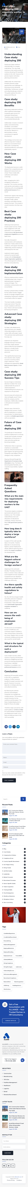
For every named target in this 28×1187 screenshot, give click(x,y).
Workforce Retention (9, 896)
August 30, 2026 (13, 822)
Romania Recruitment (10, 1094)
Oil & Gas (6, 1079)
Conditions (19, 1180)
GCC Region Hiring (9, 864)
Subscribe (7, 1153)
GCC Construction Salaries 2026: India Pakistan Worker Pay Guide (16, 812)
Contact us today (18, 709)
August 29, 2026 (13, 829)
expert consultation (16, 550)
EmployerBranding (8, 952)
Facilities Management (10, 1082)
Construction (7, 1073)
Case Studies (7, 852)
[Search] (23, 799)
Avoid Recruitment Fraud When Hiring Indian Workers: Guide (17, 827)
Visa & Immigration (9, 893)
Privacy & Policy (11, 1180)
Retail (5, 1091)
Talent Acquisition (8, 886)
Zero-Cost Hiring (8, 902)
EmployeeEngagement (9, 944)
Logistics (6, 1088)
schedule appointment (17, 416)
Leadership (6, 874)
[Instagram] (13, 1166)
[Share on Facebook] (6, 726)
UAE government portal (14, 522)
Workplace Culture (9, 899)
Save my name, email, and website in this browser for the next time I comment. (13, 774)
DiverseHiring (7, 941)
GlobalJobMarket (8, 959)
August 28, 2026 (13, 839)
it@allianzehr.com (10, 47)
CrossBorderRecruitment (10, 937)
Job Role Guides (8, 871)
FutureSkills (19, 955)
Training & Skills (8, 889)
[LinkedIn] (8, 1166)
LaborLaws (19, 967)
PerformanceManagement (10, 974)
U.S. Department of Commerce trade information (13, 461)
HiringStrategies (8, 967)
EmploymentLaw (8, 955)
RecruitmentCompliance (10, 978)
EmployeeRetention (9, 948)
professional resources (10, 190)
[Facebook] (4, 1166)
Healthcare (7, 1085)
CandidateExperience (9, 933)
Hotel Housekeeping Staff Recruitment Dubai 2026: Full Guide (16, 835)
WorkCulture (7, 989)
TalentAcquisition (18, 981)
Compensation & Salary (10, 855)
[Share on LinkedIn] (18, 726)
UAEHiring (6, 985)
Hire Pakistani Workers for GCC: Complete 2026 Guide (17, 819)
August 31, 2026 (13, 815)
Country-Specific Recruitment (11, 861)
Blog (5, 849)
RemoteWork (7, 981)
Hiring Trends (7, 867)
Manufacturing (8, 1076)
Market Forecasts (8, 877)
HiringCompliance (8, 963)
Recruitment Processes (10, 880)
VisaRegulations (16, 985)
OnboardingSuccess (9, 970)
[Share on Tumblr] (14, 726)
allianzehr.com (18, 1177)
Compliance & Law (8, 858)
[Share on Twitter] (10, 726)
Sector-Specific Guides (9, 883)
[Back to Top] (14, 1173)
